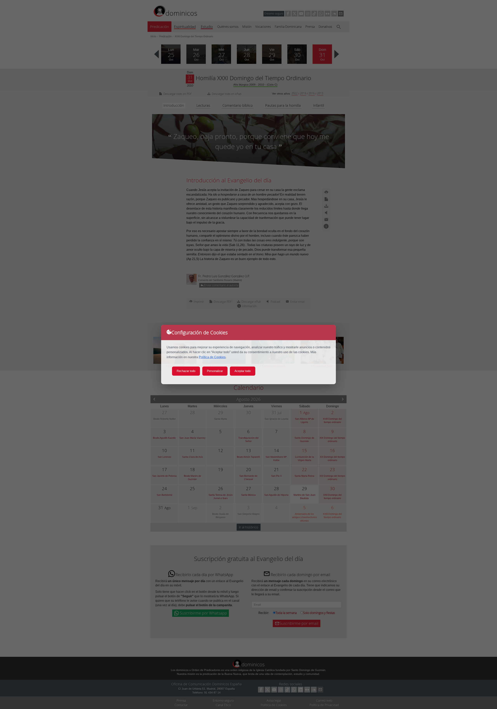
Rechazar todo (186, 371)
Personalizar (215, 371)
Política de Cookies (212, 357)
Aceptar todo (243, 371)
